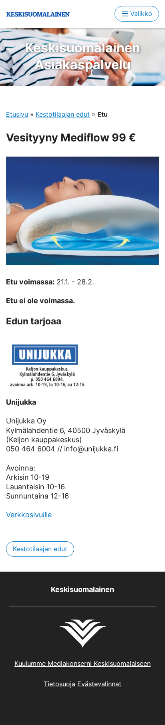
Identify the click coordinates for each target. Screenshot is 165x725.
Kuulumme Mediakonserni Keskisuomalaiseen (82, 663)
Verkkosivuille (29, 514)
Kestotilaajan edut (63, 114)
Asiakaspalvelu (82, 56)
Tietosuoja (59, 684)
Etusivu (17, 114)
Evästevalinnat (99, 684)
